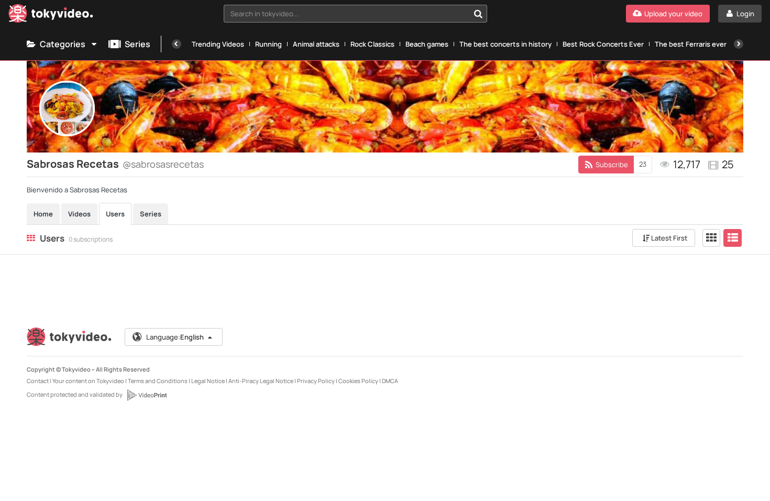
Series (137, 44)
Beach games (426, 44)
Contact (38, 381)
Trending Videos (218, 44)
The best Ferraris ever (691, 44)
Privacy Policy (316, 381)
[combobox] (355, 14)
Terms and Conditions (158, 381)
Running (268, 44)
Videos (79, 214)
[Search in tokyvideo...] (478, 14)
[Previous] (176, 44)
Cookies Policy (358, 381)
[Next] (738, 44)
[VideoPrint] (147, 395)
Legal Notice (208, 381)
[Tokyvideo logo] (50, 15)
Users (115, 214)
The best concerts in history (505, 44)
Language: (175, 337)
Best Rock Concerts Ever (603, 44)
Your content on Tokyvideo (88, 381)
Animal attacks (316, 44)
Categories (62, 44)
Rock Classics (372, 44)
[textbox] (346, 13)
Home (43, 214)
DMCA (390, 381)
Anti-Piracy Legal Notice (260, 381)
